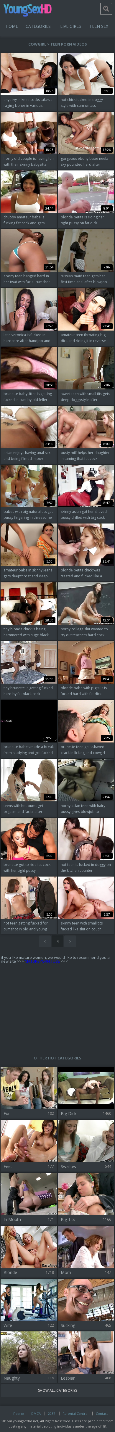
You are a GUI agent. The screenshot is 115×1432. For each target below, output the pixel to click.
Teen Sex (98, 26)
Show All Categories (57, 1390)
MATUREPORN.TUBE (42, 961)
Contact (102, 1413)
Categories (38, 26)
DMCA (36, 1413)
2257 (51, 1413)
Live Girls (70, 26)
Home (12, 26)
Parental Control (75, 1413)
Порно (18, 1413)
